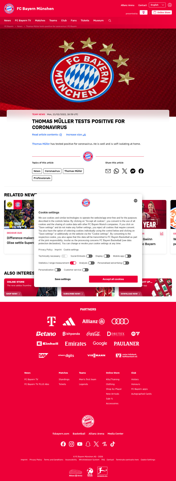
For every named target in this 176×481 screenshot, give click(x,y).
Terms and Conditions (53, 460)
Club (64, 20)
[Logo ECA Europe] (90, 472)
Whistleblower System (89, 460)
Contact (142, 5)
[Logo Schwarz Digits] (66, 355)
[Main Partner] (143, 12)
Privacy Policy (36, 460)
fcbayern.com (61, 433)
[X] (96, 444)
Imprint (24, 460)
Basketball (79, 433)
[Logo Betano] (46, 334)
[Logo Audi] (120, 321)
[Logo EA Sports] (135, 334)
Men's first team (87, 379)
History (135, 379)
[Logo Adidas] (69, 321)
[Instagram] (71, 444)
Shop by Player (114, 389)
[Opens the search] (110, 21)
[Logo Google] (100, 343)
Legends (83, 384)
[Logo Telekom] (51, 321)
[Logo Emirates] (75, 343)
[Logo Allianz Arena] (76, 473)
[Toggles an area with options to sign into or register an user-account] (170, 5)
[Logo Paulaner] (126, 344)
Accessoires (112, 403)
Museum (98, 20)
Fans (74, 20)
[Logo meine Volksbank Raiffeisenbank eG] (126, 355)
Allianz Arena (127, 5)
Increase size (74, 134)
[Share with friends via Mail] (108, 171)
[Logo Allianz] (93, 321)
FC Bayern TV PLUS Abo (36, 384)
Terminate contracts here (127, 460)
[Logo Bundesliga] (102, 472)
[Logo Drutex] (115, 334)
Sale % (109, 398)
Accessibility (71, 460)
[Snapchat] (88, 444)
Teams (53, 20)
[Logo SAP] (43, 355)
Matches (40, 20)
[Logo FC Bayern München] (88, 421)
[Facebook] (63, 444)
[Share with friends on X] (124, 171)
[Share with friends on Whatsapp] (116, 171)
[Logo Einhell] (47, 343)
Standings (64, 379)
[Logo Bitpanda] (71, 334)
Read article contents (45, 134)
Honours (135, 384)
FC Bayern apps (139, 389)
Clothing (110, 384)
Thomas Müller (41, 143)
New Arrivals (112, 394)
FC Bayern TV (23, 20)
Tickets (85, 20)
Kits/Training (112, 379)
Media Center (115, 433)
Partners (88, 309)
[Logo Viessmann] (96, 355)
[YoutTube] (79, 444)
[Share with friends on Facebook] (141, 171)
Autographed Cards (141, 394)
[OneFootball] (104, 444)
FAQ (103, 460)
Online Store (112, 373)
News (7, 20)
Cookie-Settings (148, 460)
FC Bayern (8, 26)
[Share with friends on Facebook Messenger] (133, 171)
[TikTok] (113, 444)
